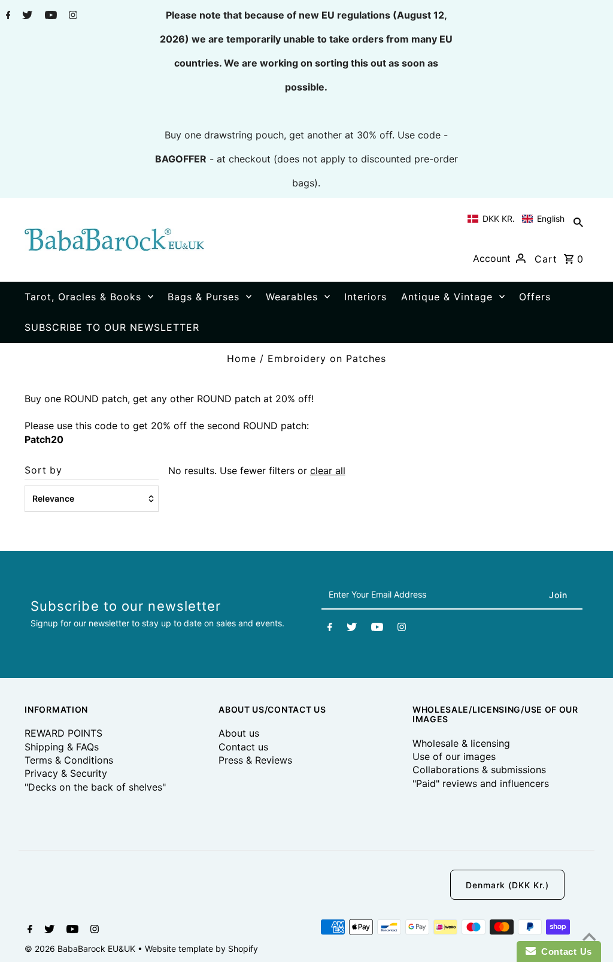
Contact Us (564, 951)
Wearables (292, 297)
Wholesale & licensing (461, 743)
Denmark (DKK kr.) (507, 885)
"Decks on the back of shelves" (95, 787)
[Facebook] (7, 16)
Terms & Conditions (69, 760)
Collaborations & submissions (479, 770)
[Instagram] (71, 16)
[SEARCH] (578, 222)
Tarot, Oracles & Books (83, 297)
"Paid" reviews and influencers (480, 783)
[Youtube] (49, 16)
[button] (516, 219)
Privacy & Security (66, 773)
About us (239, 733)
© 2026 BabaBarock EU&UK (81, 948)
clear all (327, 471)
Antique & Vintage (447, 297)
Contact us (243, 747)
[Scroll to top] (589, 938)
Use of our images (454, 756)
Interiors (365, 297)
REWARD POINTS (63, 733)
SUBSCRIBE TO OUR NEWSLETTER (112, 327)
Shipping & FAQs (62, 747)
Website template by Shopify (201, 948)
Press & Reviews (255, 760)
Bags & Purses (203, 297)
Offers (535, 297)
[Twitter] (25, 16)
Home (241, 358)
